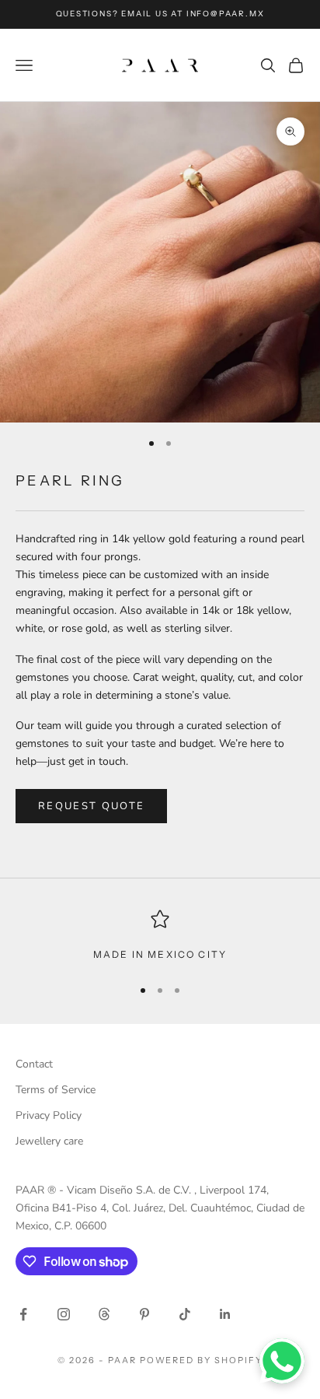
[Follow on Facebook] (23, 1314)
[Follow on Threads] (104, 1314)
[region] (160, 936)
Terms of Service (56, 1089)
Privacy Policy (49, 1115)
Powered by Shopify (201, 1360)
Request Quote (91, 806)
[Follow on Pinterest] (144, 1314)
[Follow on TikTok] (185, 1314)
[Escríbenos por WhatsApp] (281, 1360)
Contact (34, 1064)
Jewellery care (49, 1141)
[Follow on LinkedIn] (225, 1314)
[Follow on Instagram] (63, 1314)
